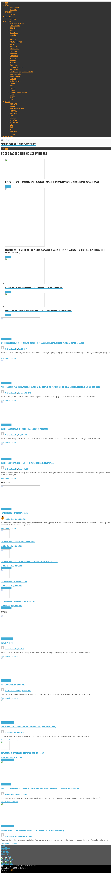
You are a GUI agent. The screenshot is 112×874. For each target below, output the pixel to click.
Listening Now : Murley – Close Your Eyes (18, 601)
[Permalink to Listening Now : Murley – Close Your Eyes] (5, 597)
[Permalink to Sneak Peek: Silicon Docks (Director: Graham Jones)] (5, 749)
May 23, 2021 (19, 649)
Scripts (9, 680)
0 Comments (13, 358)
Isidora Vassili (9, 649)
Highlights (4, 339)
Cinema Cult (4, 722)
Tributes (9, 339)
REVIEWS (4, 850)
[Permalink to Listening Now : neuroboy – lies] (5, 577)
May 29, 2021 (22, 349)
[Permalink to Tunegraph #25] (20, 636)
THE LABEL (5, 852)
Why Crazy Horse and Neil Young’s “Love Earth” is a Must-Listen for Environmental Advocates (40, 788)
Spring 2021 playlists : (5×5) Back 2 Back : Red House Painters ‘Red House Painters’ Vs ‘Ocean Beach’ (42, 342)
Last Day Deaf (9, 519)
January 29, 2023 (21, 794)
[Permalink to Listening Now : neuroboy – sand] (20, 507)
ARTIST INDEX (6, 856)
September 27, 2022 (16, 757)
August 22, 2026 (16, 606)
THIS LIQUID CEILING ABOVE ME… (13, 684)
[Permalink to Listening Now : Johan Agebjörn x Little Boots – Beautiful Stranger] (5, 558)
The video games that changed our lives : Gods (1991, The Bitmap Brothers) (32, 830)
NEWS (3, 846)
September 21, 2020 (25, 836)
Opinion (9, 784)
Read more (5, 358)
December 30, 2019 (24, 393)
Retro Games (10, 826)
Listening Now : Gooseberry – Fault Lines (18, 541)
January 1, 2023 (18, 732)
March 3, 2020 (26, 691)
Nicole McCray (9, 794)
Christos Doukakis (11, 349)
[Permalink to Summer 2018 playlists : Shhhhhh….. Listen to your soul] (20, 422)
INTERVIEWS (5, 848)
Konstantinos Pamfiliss (13, 691)
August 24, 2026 (20, 519)
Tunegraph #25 (7, 642)
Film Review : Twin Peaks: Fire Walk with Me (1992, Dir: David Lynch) (28, 726)
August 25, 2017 (23, 469)
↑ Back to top (5, 872)
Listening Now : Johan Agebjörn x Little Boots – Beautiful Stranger (29, 561)
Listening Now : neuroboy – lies (14, 581)
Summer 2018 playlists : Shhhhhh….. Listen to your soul (24, 428)
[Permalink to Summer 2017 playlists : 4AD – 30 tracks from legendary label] (20, 457)
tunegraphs (10, 638)
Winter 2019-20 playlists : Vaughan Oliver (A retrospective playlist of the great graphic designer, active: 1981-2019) (51, 387)
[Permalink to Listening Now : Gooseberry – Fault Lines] (5, 538)
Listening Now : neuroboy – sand (14, 513)
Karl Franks (9, 732)
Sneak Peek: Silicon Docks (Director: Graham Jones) (22, 753)
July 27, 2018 (22, 435)
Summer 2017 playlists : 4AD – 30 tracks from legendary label (27, 463)
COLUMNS (5, 854)
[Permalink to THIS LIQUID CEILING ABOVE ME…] (20, 678)
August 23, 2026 (16, 586)
